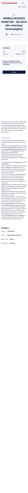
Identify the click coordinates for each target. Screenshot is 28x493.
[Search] (22, 7)
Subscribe (14, 72)
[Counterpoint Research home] (6, 3)
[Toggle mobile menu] (25, 7)
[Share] (19, 7)
